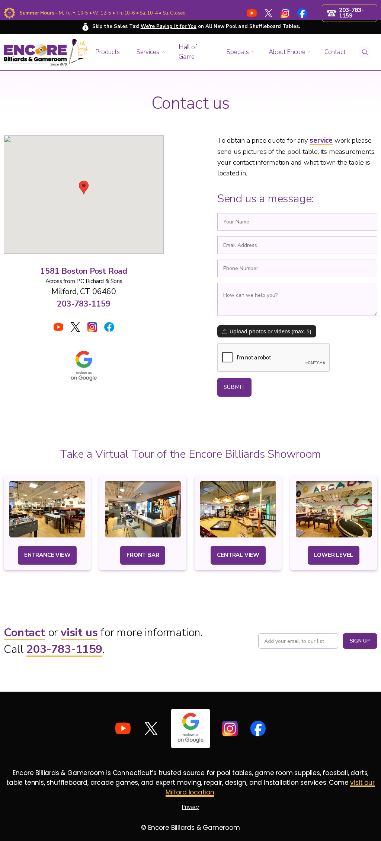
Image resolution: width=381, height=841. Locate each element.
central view (238, 555)
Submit (234, 387)
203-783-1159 (84, 304)
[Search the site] (364, 52)
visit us (79, 632)
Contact (24, 632)
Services (148, 52)
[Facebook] (302, 13)
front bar (143, 555)
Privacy (190, 807)
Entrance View (47, 555)
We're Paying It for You (168, 26)
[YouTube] (251, 13)
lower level (333, 555)
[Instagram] (285, 13)
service (321, 140)
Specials (238, 52)
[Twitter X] (268, 13)
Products (107, 52)
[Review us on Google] (190, 728)
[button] (108, 52)
